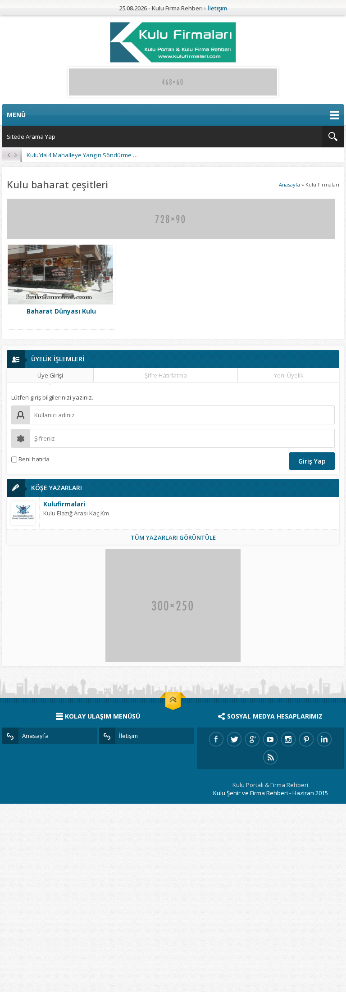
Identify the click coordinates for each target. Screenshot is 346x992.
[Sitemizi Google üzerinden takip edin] (252, 739)
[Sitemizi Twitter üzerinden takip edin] (234, 739)
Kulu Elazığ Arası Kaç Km (76, 513)
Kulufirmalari (64, 504)
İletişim (217, 8)
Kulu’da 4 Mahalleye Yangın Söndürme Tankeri (90, 155)
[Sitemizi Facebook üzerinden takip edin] (216, 739)
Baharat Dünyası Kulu (61, 311)
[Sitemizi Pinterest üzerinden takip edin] (306, 739)
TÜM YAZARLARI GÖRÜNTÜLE (173, 537)
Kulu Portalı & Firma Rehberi (270, 785)
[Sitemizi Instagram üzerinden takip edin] (288, 739)
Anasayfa (289, 184)
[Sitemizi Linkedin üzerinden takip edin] (324, 739)
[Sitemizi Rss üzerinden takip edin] (270, 757)
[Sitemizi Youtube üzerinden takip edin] (270, 739)
